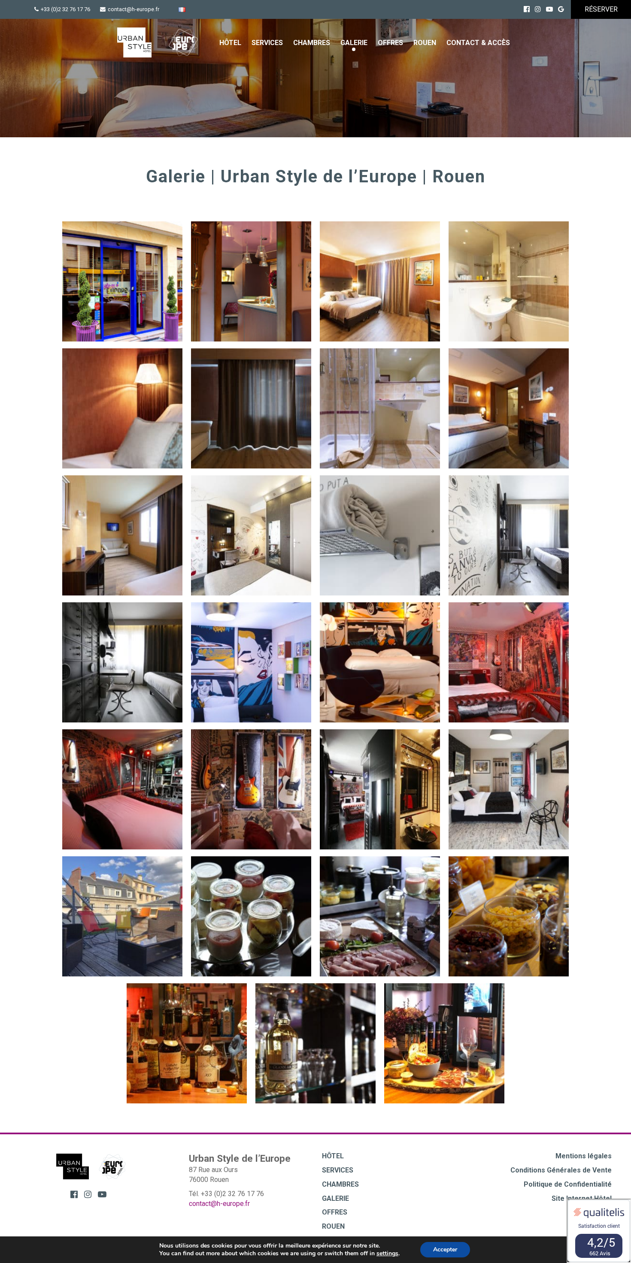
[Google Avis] (561, 9)
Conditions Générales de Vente (561, 1170)
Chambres (311, 43)
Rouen (424, 43)
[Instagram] (538, 9)
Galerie (353, 43)
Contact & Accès (478, 43)
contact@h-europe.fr (133, 9)
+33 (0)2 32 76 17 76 (65, 9)
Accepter (445, 1249)
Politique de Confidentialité (568, 1184)
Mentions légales (583, 1156)
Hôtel (230, 43)
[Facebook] (527, 9)
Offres (390, 43)
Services (267, 43)
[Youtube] (549, 9)
